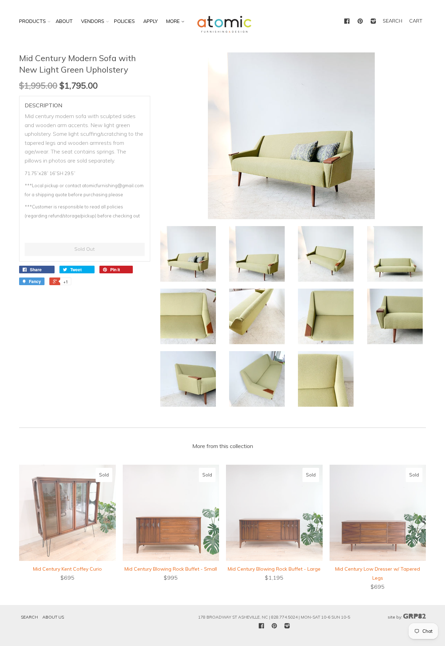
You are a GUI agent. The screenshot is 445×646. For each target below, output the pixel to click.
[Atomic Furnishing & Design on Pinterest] (360, 21)
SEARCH (392, 21)
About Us (53, 617)
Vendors (92, 21)
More (173, 21)
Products (32, 21)
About (64, 21)
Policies (124, 21)
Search (29, 617)
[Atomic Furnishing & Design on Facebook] (347, 21)
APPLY (150, 21)
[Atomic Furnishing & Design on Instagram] (373, 21)
